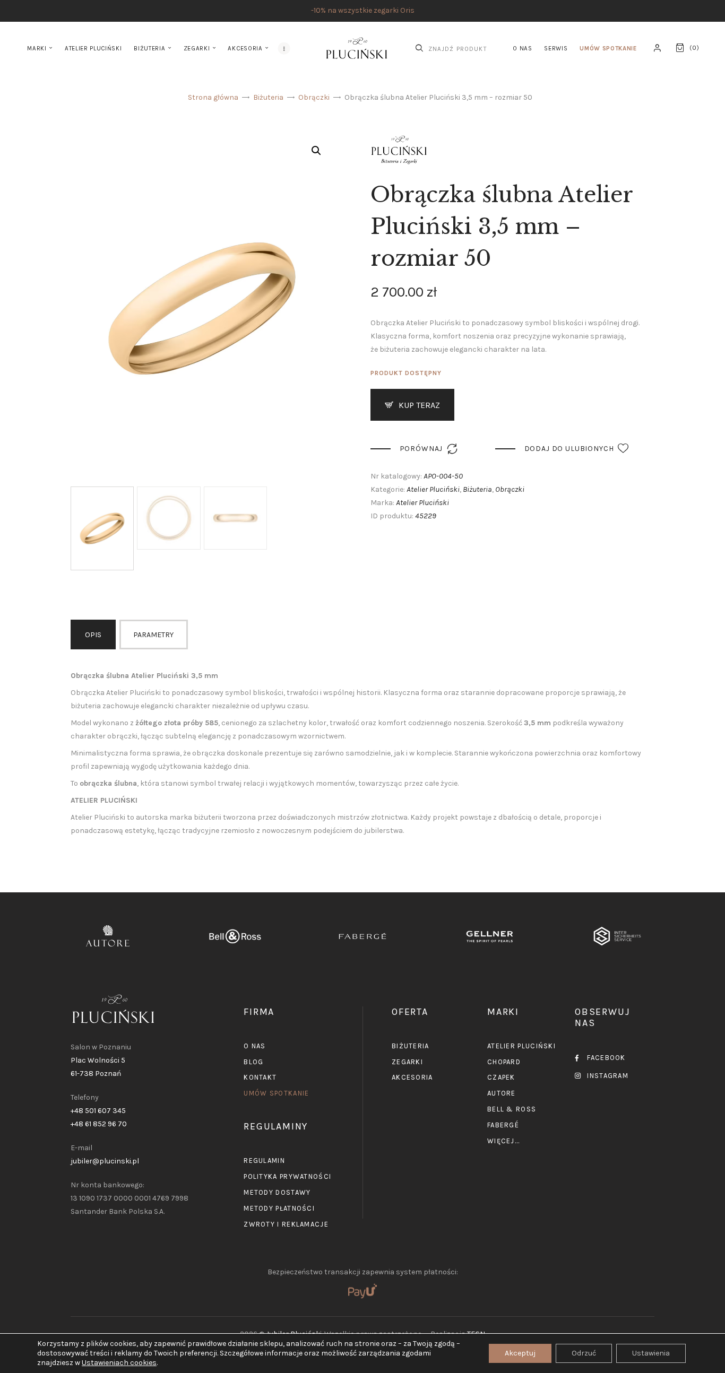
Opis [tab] (93, 634)
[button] (316, 150)
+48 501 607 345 (98, 1110)
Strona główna (213, 97)
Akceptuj (520, 1353)
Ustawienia (651, 1353)
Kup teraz (419, 405)
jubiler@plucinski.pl (105, 1161)
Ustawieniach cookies (119, 1362)
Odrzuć (584, 1353)
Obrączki (314, 97)
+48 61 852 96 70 (99, 1123)
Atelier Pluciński (433, 489)
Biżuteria (268, 97)
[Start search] (419, 48)
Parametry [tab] (153, 634)
